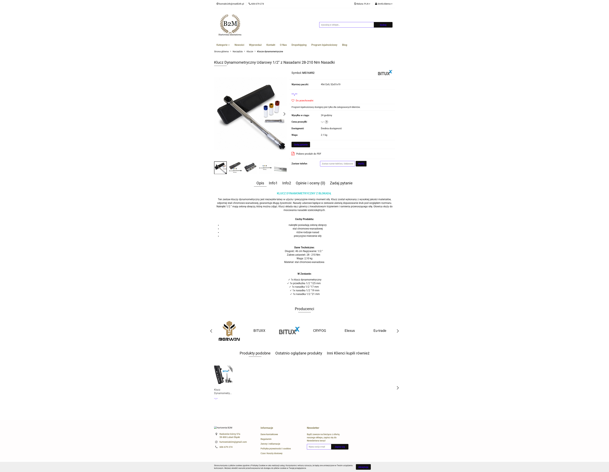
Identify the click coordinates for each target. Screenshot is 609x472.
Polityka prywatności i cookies (276, 448)
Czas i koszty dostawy (271, 453)
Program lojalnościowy (324, 44)
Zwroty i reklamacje (270, 444)
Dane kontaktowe (269, 434)
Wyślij (361, 163)
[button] (267, 428)
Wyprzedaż (255, 44)
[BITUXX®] (385, 72)
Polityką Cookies (258, 465)
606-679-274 (225, 447)
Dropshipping (299, 44)
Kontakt (270, 44)
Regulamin (266, 439)
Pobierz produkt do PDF (308, 153)
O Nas (283, 44)
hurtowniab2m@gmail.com (233, 442)
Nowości (239, 44)
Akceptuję (363, 467)
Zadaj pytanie (301, 144)
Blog (344, 44)
